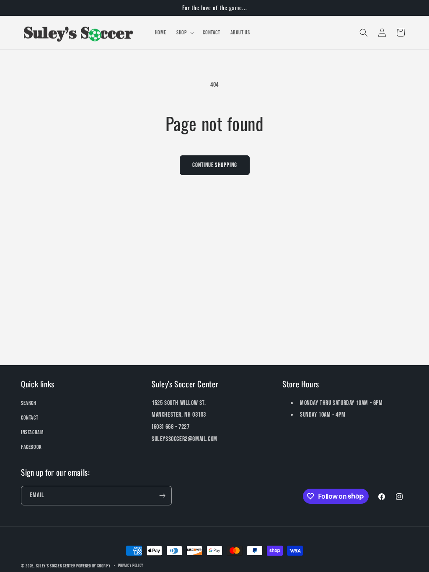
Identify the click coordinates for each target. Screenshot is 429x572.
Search (28, 403)
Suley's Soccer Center (55, 566)
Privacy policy (130, 565)
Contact (29, 417)
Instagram (32, 432)
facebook (31, 447)
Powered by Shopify (93, 566)
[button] (184, 32)
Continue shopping (214, 165)
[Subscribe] (162, 495)
